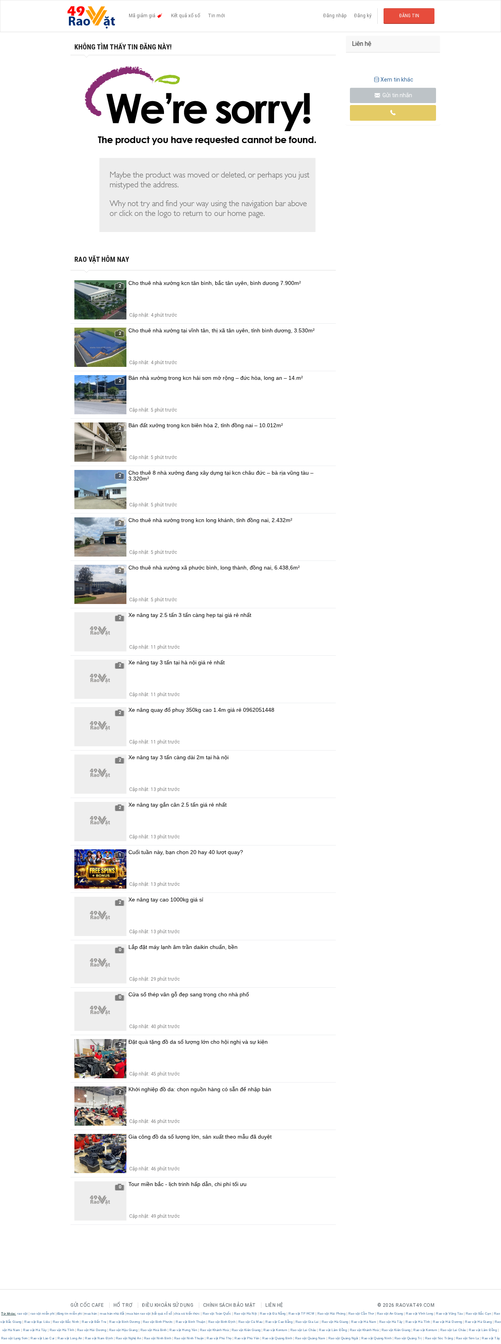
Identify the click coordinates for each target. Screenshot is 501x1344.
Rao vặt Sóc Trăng (439, 1338)
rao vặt (22, 1313)
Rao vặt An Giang (390, 1313)
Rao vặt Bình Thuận (190, 1322)
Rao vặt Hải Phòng (331, 1313)
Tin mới (216, 15)
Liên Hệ (274, 1305)
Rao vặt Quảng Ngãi (343, 1338)
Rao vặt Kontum (275, 1330)
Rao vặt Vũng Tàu (449, 1313)
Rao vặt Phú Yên (247, 1338)
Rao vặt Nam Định (99, 1338)
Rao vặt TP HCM (301, 1313)
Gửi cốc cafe (87, 1305)
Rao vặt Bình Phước (158, 1322)
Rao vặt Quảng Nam (310, 1338)
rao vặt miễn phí (43, 1313)
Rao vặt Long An (70, 1338)
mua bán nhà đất (112, 1313)
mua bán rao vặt (138, 1313)
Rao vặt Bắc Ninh (66, 1322)
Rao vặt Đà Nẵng (273, 1313)
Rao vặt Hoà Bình (153, 1330)
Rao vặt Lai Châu (303, 1330)
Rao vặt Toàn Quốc (217, 1313)
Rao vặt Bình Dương (124, 1322)
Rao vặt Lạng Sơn (15, 1338)
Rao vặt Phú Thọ (219, 1338)
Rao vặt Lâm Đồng (333, 1330)
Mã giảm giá (143, 15)
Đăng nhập (334, 15)
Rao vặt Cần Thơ (361, 1313)
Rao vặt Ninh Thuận (189, 1338)
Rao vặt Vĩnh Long (419, 1313)
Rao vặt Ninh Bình (157, 1338)
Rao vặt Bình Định (221, 1322)
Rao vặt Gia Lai (307, 1322)
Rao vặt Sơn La (467, 1338)
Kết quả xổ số (185, 15)
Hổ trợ (123, 1305)
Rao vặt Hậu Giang (123, 1330)
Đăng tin (409, 15)
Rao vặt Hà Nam (363, 1322)
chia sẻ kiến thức (187, 1313)
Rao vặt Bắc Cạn (478, 1313)
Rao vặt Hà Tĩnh (418, 1322)
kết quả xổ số (162, 1313)
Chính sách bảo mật (229, 1305)
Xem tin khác (396, 79)
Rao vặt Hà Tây (391, 1322)
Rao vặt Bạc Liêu (37, 1322)
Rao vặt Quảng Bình (277, 1338)
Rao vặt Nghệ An (128, 1338)
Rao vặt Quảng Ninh (376, 1338)
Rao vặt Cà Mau (250, 1322)
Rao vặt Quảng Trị (408, 1338)
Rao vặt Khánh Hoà (214, 1330)
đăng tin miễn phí (70, 1313)
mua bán (90, 1313)
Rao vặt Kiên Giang (246, 1330)
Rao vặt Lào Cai (43, 1338)
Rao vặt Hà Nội (245, 1313)
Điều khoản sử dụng (167, 1305)
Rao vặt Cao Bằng (279, 1322)
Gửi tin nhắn (396, 95)
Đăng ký (362, 15)
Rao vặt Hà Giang (335, 1322)
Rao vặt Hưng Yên (183, 1330)
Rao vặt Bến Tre (94, 1322)
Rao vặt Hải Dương (447, 1322)
